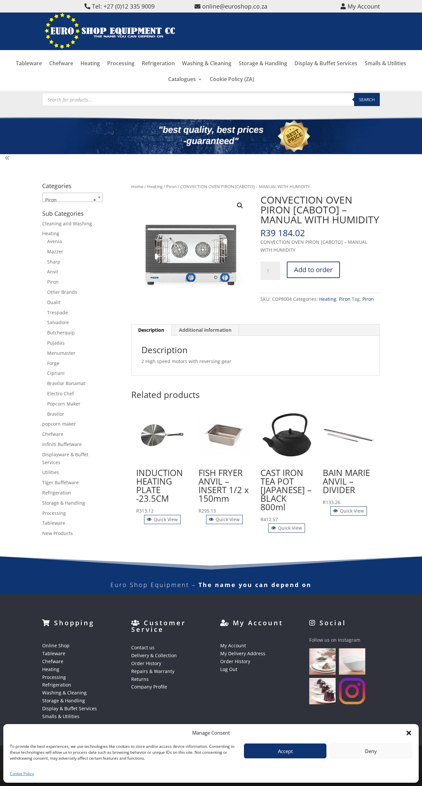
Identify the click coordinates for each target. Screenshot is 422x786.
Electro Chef (60, 393)
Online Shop (56, 645)
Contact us (143, 647)
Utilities (50, 472)
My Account (233, 645)
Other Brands (62, 292)
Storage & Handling (263, 64)
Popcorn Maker (63, 404)
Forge (53, 363)
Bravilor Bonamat (66, 383)
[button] (240, 205)
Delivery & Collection (154, 655)
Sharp (53, 262)
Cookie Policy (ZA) (232, 80)
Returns (140, 679)
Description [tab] (151, 330)
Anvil (52, 271)
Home (137, 186)
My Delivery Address (242, 653)
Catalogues (182, 80)
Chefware (61, 64)
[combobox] (72, 197)
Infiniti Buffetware (62, 444)
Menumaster (61, 353)
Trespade (57, 312)
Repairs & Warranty (152, 671)
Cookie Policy (22, 773)
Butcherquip (61, 332)
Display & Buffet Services (325, 64)
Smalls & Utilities (385, 64)
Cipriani (56, 373)
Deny (371, 751)
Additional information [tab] (205, 330)
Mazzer (55, 251)
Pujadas (56, 343)
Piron (171, 186)
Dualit (53, 302)
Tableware (29, 64)
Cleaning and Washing (67, 223)
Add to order (313, 269)
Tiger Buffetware (60, 482)
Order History (146, 663)
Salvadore (58, 322)
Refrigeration (158, 64)
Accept (285, 751)
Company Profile (149, 687)
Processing (121, 64)
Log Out (228, 669)
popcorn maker (59, 424)
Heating (90, 64)
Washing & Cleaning (206, 64)
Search (367, 99)
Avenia (54, 241)
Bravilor (55, 414)
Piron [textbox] (70, 200)
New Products (57, 533)
